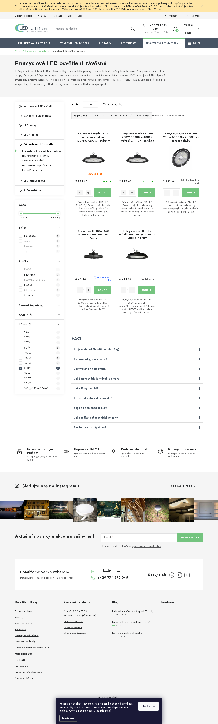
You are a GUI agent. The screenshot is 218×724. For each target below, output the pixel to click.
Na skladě (41, 236)
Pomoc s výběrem (24, 678)
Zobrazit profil (183, 486)
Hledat (132, 29)
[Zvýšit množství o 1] (88, 192)
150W (41, 363)
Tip (41, 251)
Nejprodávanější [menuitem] (121, 115)
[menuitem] (36, 43)
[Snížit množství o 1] (80, 192)
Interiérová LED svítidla (38, 106)
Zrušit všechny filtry (112, 104)
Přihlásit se (190, 537)
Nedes (41, 285)
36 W (41, 383)
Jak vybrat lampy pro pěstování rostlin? (131, 622)
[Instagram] (179, 575)
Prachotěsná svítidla (32, 170)
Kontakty (42, 15)
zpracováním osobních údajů (146, 546)
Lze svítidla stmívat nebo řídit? (93, 398)
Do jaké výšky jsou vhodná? (90, 359)
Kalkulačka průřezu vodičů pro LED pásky (133, 611)
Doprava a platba (23, 15)
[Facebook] (171, 575)
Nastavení (68, 718)
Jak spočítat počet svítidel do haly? (96, 417)
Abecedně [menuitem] (143, 115)
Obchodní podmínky (25, 641)
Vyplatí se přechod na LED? (90, 408)
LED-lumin (41, 274)
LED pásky (30, 125)
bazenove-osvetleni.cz (109, 697)
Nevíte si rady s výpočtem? (90, 427)
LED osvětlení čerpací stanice (36, 165)
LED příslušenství (34, 181)
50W (41, 342)
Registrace (195, 15)
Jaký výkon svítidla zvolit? (90, 369)
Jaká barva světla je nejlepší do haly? (96, 378)
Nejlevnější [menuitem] (81, 115)
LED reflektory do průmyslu (35, 155)
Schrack (41, 295)
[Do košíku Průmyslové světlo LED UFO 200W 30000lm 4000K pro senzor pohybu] (190, 192)
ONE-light (41, 290)
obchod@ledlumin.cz (113, 571)
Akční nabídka (32, 190)
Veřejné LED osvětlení (33, 160)
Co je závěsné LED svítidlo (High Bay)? (97, 349)
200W (41, 368)
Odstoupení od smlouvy (27, 635)
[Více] (194, 43)
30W (41, 337)
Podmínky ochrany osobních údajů (32, 647)
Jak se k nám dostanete (75, 633)
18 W (41, 373)
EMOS (41, 269)
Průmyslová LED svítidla (38, 144)
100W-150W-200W (41, 388)
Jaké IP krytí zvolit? (86, 388)
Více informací (102, 711)
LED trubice (30, 135)
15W (41, 332)
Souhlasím (148, 706)
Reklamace (20, 629)
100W (41, 352)
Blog (70, 15)
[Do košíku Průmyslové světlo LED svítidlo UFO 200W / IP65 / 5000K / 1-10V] (146, 290)
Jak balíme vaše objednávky (28, 672)
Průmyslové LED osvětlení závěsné (41, 151)
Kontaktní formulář (24, 623)
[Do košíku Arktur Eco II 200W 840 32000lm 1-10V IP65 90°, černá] (102, 290)
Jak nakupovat (22, 665)
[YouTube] (187, 575)
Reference (57, 15)
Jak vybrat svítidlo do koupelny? (127, 633)
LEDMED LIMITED (41, 279)
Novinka (41, 246)
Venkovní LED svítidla (37, 116)
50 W (41, 378)
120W (41, 358)
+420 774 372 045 (157, 27)
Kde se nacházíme (73, 627)
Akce (41, 241)
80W (41, 347)
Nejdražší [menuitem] (100, 115)
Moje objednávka (23, 653)
